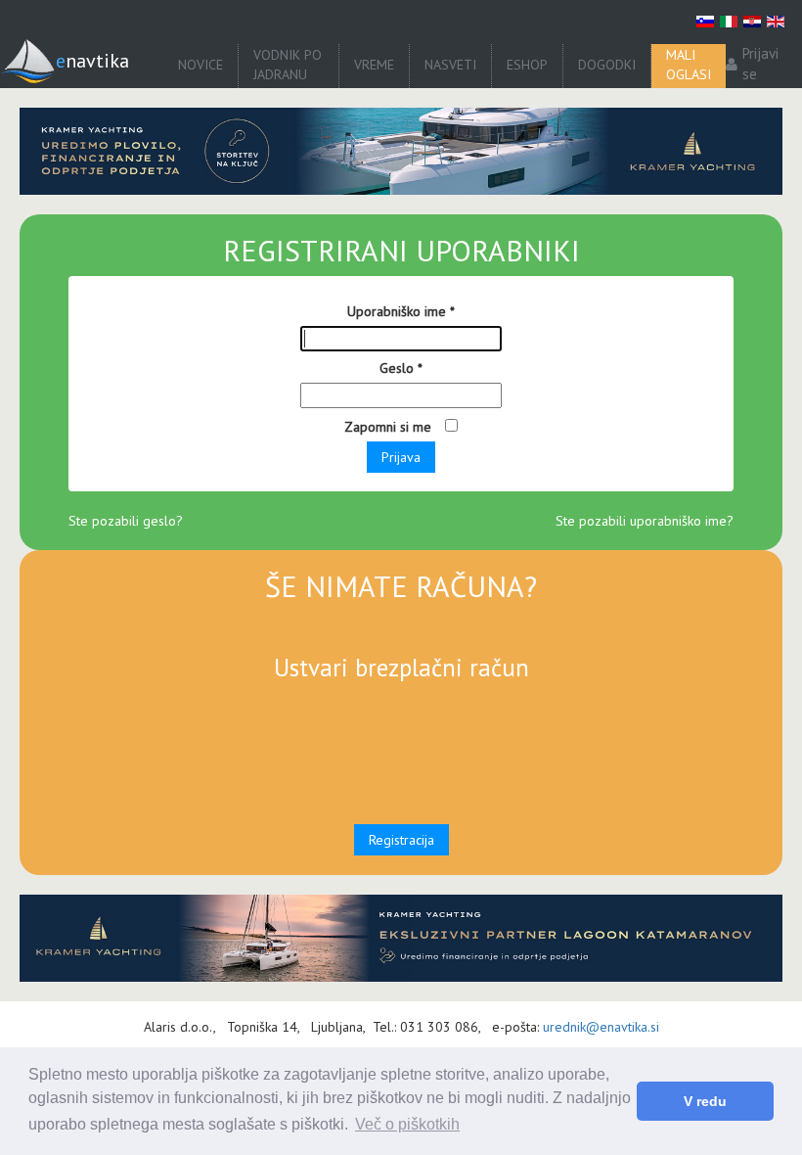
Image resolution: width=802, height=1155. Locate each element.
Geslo (401, 368)
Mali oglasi (688, 64)
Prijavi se (760, 63)
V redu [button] (705, 1101)
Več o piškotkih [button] (407, 1124)
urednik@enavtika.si (601, 1027)
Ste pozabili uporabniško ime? (645, 521)
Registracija (401, 840)
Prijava (401, 457)
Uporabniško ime (401, 311)
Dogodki (607, 64)
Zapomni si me (389, 427)
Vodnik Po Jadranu (287, 64)
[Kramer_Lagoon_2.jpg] (401, 151)
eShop (527, 64)
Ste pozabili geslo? (125, 521)
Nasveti (450, 64)
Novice (200, 64)
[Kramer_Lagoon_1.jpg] (401, 938)
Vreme (374, 64)
